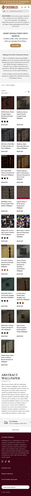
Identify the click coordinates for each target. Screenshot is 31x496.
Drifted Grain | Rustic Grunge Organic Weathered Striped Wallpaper (7, 115)
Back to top (15, 429)
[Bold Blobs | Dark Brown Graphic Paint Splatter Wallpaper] (7, 192)
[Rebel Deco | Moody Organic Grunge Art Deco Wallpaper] (7, 316)
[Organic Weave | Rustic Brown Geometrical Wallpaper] (23, 192)
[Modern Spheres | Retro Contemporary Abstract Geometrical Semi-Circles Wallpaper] (23, 161)
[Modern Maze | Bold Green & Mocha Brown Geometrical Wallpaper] (7, 346)
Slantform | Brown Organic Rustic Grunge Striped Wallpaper (22, 115)
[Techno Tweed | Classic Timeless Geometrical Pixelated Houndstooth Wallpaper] (23, 251)
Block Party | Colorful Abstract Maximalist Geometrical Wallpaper (23, 233)
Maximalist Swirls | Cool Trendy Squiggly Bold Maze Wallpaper (7, 295)
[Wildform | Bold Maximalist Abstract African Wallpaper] (23, 135)
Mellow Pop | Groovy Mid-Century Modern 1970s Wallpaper (7, 232)
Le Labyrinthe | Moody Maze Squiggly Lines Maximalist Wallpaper (23, 296)
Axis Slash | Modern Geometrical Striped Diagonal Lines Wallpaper (7, 263)
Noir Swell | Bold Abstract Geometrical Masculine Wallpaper (7, 173)
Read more (15, 45)
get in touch (16, 24)
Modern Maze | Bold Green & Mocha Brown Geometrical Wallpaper (7, 358)
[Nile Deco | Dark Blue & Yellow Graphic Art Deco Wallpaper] (7, 134)
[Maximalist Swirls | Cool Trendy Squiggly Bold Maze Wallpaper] (7, 284)
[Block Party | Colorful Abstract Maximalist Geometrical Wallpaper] (23, 221)
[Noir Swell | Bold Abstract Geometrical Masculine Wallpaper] (7, 161)
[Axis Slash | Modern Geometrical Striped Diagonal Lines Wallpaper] (7, 251)
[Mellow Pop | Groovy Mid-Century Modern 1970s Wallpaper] (7, 221)
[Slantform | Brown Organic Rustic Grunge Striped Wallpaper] (23, 102)
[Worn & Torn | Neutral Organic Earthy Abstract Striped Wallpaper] (23, 316)
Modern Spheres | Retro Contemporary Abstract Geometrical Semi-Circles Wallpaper (23, 175)
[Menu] (28, 7)
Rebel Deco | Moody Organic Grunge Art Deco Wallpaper (7, 327)
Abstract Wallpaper (10, 85)
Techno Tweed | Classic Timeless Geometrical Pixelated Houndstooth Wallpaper (21, 266)
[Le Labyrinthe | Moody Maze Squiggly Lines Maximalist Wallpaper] (23, 284)
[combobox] (15, 11)
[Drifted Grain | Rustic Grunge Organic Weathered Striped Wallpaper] (7, 102)
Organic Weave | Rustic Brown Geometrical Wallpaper (22, 205)
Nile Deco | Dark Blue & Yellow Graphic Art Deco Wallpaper (7, 146)
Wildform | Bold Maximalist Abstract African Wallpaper (23, 146)
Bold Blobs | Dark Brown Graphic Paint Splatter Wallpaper (7, 203)
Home (3, 85)
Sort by (3, 90)
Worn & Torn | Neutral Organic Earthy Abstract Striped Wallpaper (22, 328)
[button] (25, 7)
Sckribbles (7, 492)
